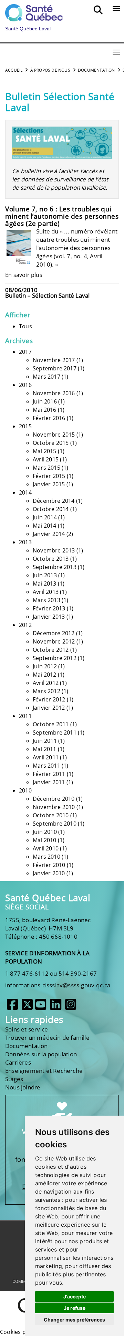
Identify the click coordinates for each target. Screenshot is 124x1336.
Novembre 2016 (54, 393)
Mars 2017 (46, 376)
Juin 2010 (45, 832)
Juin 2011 (45, 741)
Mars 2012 (46, 691)
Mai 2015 (44, 451)
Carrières (18, 1062)
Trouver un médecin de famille (47, 1037)
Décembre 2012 (54, 633)
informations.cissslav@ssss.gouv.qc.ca (57, 985)
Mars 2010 (46, 856)
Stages (14, 1079)
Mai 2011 (44, 749)
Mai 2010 (44, 840)
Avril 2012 (46, 683)
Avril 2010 (46, 848)
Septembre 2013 (54, 567)
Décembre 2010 (54, 798)
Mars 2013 (46, 600)
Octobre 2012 (51, 650)
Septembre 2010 (54, 823)
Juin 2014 (45, 517)
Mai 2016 (44, 409)
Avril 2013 (46, 592)
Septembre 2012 (54, 658)
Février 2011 (49, 774)
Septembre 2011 (54, 732)
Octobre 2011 (51, 724)
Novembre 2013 (54, 550)
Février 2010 (49, 865)
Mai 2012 (44, 674)
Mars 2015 (46, 467)
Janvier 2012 (49, 707)
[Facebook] (12, 1007)
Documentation (96, 70)
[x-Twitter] (27, 1007)
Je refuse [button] (74, 1308)
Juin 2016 (45, 401)
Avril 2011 (46, 757)
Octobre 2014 (51, 509)
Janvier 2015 (49, 484)
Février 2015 (49, 476)
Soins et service (26, 1029)
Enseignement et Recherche (44, 1071)
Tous (25, 326)
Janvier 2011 (49, 782)
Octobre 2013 (51, 558)
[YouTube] (40, 1007)
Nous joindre (22, 1087)
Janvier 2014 (49, 534)
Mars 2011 (46, 765)
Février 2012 (49, 699)
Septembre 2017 (54, 368)
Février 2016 (49, 418)
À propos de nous (50, 70)
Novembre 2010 (54, 807)
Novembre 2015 (54, 434)
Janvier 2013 (49, 616)
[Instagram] (70, 1007)
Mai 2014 (44, 525)
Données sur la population (41, 1054)
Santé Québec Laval (47, 898)
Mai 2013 (44, 583)
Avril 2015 (46, 459)
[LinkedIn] (55, 1007)
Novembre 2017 (54, 360)
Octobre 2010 (51, 815)
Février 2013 (49, 608)
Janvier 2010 (49, 873)
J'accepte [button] (74, 1296)
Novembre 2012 (54, 641)
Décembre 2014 (54, 501)
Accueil (13, 70)
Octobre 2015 (51, 443)
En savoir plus (23, 275)
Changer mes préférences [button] (74, 1320)
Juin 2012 (45, 666)
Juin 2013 (45, 575)
